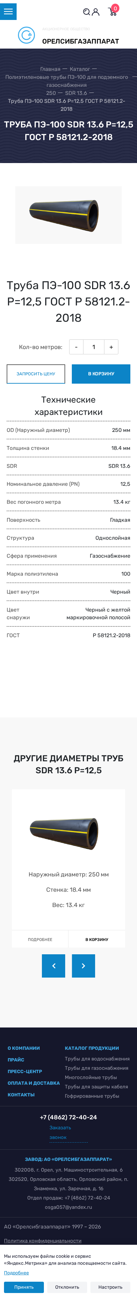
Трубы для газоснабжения (96, 1068)
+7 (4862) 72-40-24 (87, 1198)
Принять (24, 1287)
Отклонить (67, 1287)
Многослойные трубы (91, 1077)
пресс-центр (25, 1071)
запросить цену (36, 373)
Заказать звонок (60, 1132)
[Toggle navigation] (8, 11)
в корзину (101, 374)
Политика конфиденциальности (42, 1241)
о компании (24, 1048)
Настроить (110, 1287)
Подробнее (16, 1273)
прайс (16, 1060)
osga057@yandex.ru (68, 1207)
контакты (21, 1095)
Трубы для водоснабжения (97, 1059)
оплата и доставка (34, 1083)
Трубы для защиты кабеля (96, 1087)
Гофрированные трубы (92, 1096)
